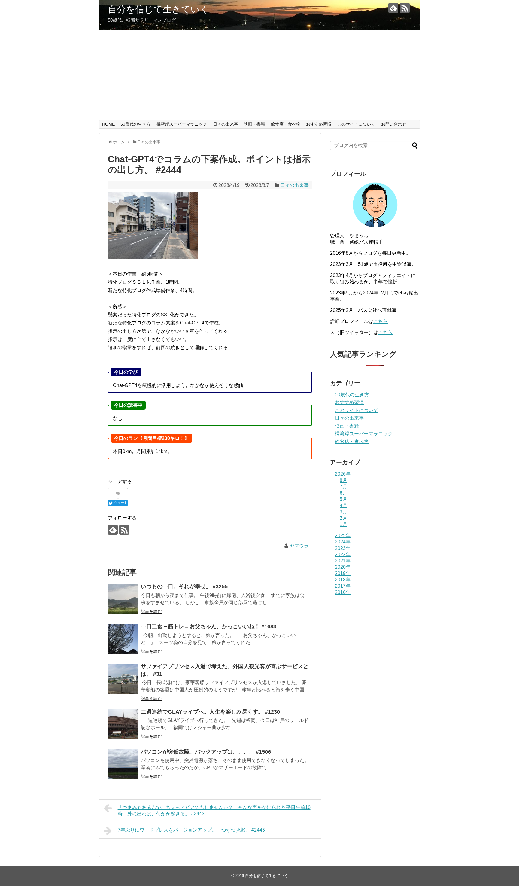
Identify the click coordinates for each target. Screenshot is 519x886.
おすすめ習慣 (318, 124)
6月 (343, 492)
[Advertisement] (259, 75)
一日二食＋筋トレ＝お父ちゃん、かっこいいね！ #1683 (208, 626)
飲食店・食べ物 (285, 124)
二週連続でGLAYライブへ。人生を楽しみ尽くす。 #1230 (210, 712)
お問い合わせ (393, 124)
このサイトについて (356, 124)
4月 (343, 505)
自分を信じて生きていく (158, 9)
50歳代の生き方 (135, 124)
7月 (343, 486)
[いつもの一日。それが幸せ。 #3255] (123, 599)
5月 (343, 499)
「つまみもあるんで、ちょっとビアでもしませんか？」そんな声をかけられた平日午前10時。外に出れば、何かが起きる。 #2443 (214, 810)
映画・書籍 (254, 124)
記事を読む (151, 611)
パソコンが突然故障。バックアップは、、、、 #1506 (206, 752)
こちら (380, 321)
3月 (343, 511)
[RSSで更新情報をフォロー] (405, 8)
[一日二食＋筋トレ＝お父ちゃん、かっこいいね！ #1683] (123, 639)
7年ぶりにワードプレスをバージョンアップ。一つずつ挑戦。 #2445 (191, 830)
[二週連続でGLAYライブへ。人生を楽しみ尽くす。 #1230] (123, 724)
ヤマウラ (299, 545)
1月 (343, 524)
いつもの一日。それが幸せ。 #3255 (184, 586)
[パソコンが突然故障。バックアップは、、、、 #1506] (123, 764)
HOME (108, 124)
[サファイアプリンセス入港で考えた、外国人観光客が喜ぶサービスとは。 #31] (123, 679)
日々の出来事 (225, 124)
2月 (343, 518)
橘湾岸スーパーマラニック (181, 124)
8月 (343, 480)
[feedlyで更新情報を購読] (393, 8)
